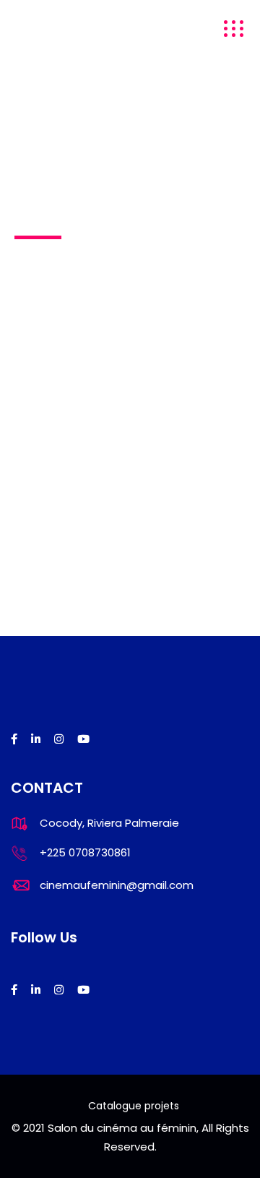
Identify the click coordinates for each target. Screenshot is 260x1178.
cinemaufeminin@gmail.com (117, 885)
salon (30, 28)
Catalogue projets (133, 1106)
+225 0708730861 (85, 852)
